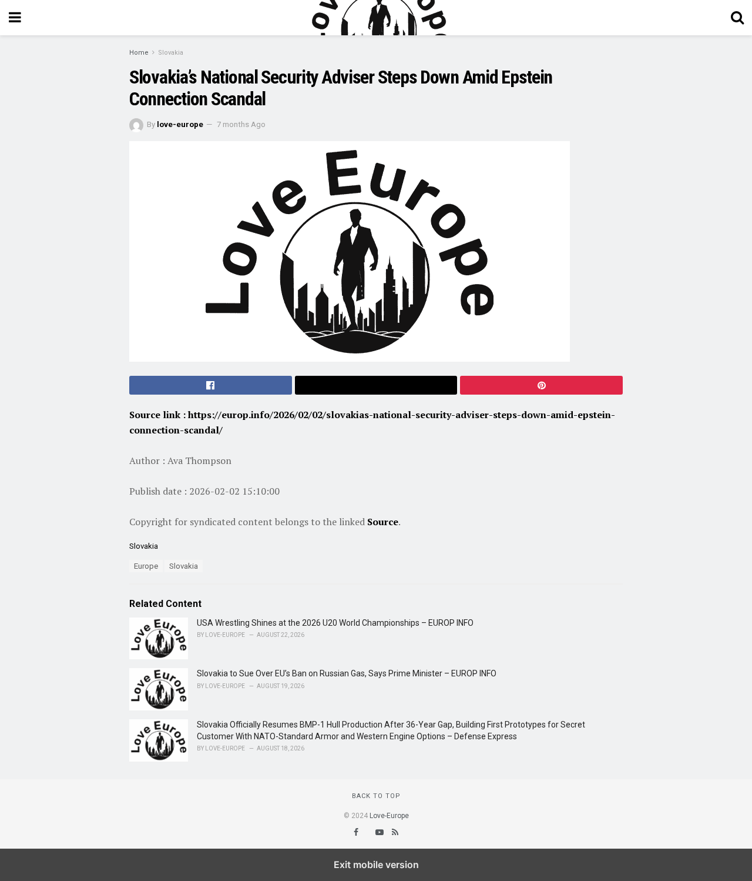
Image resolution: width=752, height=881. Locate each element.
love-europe (180, 124)
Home (139, 52)
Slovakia (170, 52)
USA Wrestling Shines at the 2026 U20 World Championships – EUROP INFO (335, 623)
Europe (146, 566)
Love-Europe (389, 816)
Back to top (376, 796)
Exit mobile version (376, 864)
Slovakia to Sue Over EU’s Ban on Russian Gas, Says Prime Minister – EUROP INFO (346, 673)
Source (382, 521)
